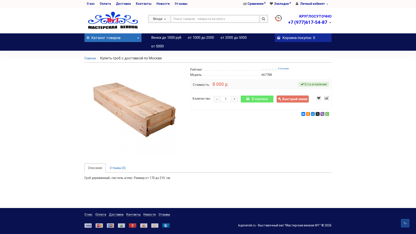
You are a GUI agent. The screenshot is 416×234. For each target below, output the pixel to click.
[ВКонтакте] (303, 114)
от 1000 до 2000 (201, 38)
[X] (318, 114)
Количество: (202, 98)
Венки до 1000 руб (166, 38)
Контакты (143, 3)
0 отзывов (283, 68)
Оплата (105, 3)
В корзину (260, 99)
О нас (91, 3)
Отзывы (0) (118, 168)
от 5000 (157, 46)
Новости (163, 3)
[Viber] (322, 114)
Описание (95, 168)
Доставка (123, 3)
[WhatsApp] (327, 114)
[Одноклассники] (308, 114)
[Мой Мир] (313, 114)
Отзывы (181, 3)
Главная (90, 58)
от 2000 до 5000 (234, 38)
